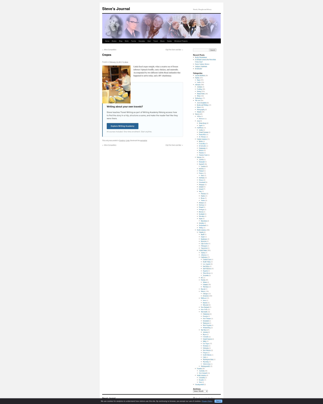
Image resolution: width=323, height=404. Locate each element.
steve (126, 62)
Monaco (201, 203)
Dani (149, 41)
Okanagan (204, 246)
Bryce (204, 334)
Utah (204, 357)
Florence (203, 193)
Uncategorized (199, 384)
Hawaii (203, 289)
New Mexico (207, 350)
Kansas (205, 303)
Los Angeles (206, 264)
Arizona (205, 332)
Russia (201, 212)
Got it (218, 401)
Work (127, 41)
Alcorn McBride (200, 75)
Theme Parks (201, 94)
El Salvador (198, 69)
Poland (201, 207)
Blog (120, 41)
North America (201, 230)
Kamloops (204, 239)
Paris (202, 175)
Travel (155, 41)
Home (107, 41)
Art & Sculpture (202, 103)
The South (204, 312)
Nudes (169, 41)
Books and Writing (202, 105)
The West (203, 330)
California (204, 257)
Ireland (201, 189)
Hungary (201, 184)
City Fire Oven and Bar (174, 49)
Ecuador (201, 380)
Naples (203, 196)
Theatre (199, 112)
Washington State (208, 359)
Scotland (201, 214)
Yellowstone (206, 364)
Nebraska (206, 348)
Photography (201, 109)
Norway (201, 205)
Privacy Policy (207, 401)
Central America (202, 139)
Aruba (201, 130)
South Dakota (207, 355)
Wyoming (206, 362)
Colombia (202, 377)
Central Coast (207, 259)
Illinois (203, 291)
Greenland (202, 182)
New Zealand (203, 373)
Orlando (205, 284)
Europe (199, 157)
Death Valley (207, 262)
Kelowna (203, 241)
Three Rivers (207, 273)
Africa (199, 116)
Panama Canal (203, 155)
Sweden (201, 223)
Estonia (201, 168)
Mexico (201, 150)
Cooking (122, 140)
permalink (143, 140)
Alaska (203, 253)
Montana (205, 346)
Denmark (202, 162)
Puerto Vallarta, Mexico (202, 64)
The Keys (206, 287)
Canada (201, 232)
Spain (200, 218)
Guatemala (202, 148)
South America (201, 375)
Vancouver (204, 248)
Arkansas (204, 255)
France (201, 173)
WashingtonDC (205, 366)
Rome (202, 198)
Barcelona (204, 221)
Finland (201, 171)
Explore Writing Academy (122, 126)
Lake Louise (204, 243)
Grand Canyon (207, 339)
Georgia (205, 316)
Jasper (203, 237)
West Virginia (207, 325)
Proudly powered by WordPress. (205, 398)
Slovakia (201, 216)
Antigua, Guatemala (201, 66)
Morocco (201, 119)
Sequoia (205, 271)
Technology (198, 98)
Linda (128, 140)
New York (204, 309)
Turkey (201, 228)
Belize (201, 141)
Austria (201, 159)
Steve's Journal (116, 8)
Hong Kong (202, 123)
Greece (201, 180)
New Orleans (207, 318)
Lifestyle (197, 84)
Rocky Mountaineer (201, 57)
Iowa (204, 300)
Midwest (203, 298)
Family (133, 41)
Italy (200, 191)
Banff (202, 234)
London (203, 166)
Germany (202, 178)
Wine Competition (109, 49)
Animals (199, 87)
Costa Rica (202, 143)
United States (203, 250)
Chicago (205, 293)
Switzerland (202, 225)
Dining (199, 91)
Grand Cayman (203, 132)
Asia (198, 121)
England (201, 164)
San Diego (206, 266)
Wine (198, 96)
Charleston (206, 314)
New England (205, 307)
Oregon (205, 352)
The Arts (197, 100)
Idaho (204, 341)
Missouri (205, 305)
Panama (201, 153)
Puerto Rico (202, 134)
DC (202, 278)
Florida (203, 280)
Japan (200, 125)
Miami (205, 282)
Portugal (201, 209)
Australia (201, 371)
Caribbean (200, 128)
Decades (142, 41)
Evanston (205, 296)
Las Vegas (206, 343)
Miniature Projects (181, 41)
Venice (203, 200)
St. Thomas (202, 137)
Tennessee (206, 323)
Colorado (205, 337)
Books (114, 41)
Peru (200, 382)
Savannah (206, 321)
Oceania (199, 368)
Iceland (201, 187)
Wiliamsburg (207, 328)
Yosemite (205, 275)
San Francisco (207, 268)
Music (162, 41)
